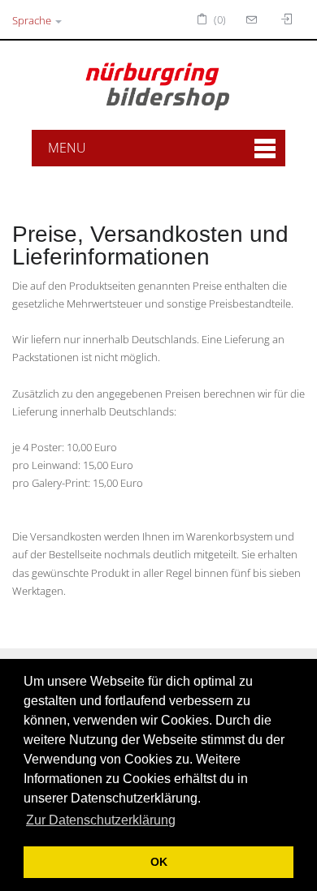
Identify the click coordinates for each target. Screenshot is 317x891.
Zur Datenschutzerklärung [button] (101, 820)
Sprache (33, 20)
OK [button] (158, 861)
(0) (218, 19)
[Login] (253, 19)
